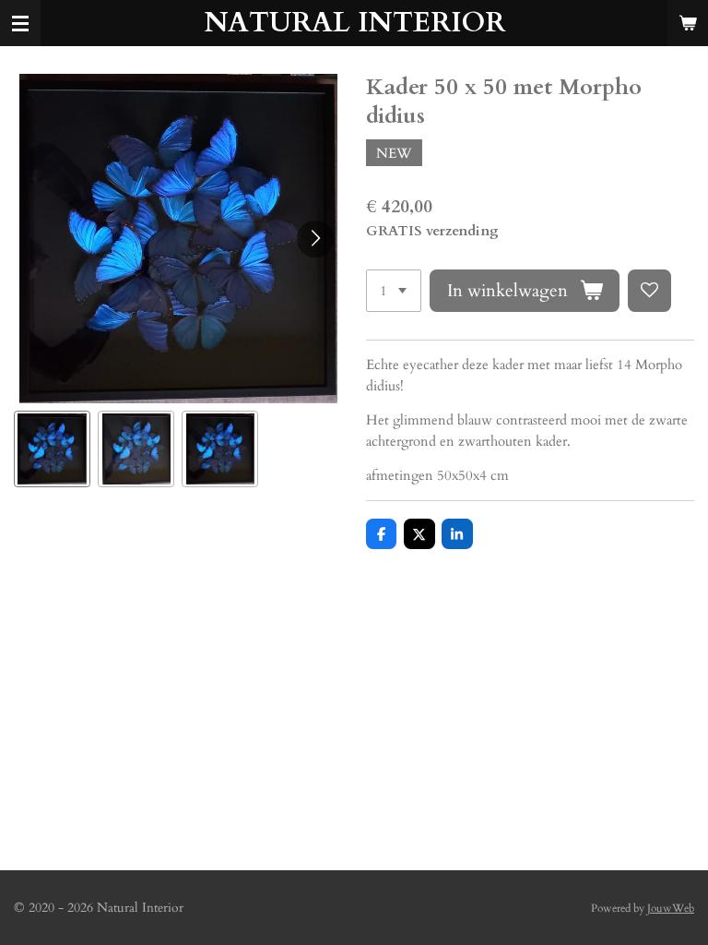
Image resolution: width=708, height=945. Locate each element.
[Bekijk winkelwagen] (687, 23)
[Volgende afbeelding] (315, 239)
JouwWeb (670, 908)
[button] (52, 449)
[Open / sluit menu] (20, 23)
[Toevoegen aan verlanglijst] (649, 291)
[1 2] (393, 291)
